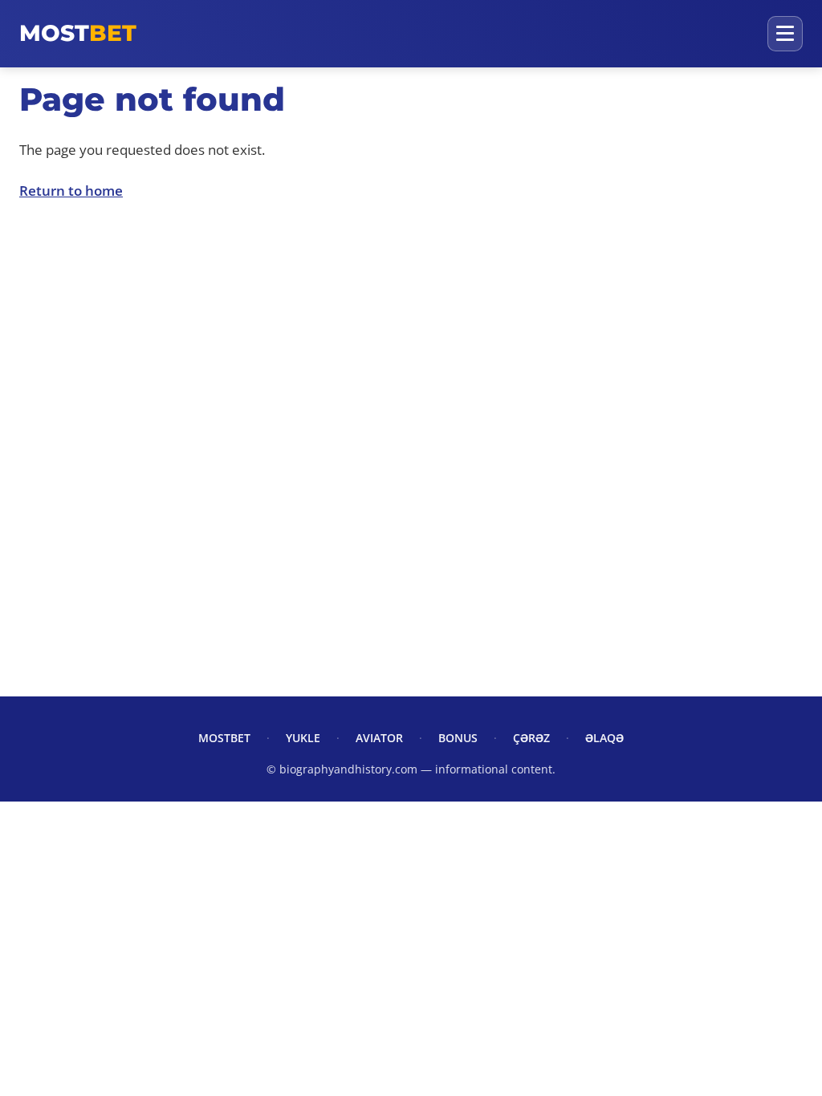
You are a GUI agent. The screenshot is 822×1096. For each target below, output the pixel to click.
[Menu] (785, 33)
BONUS (458, 737)
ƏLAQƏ (604, 737)
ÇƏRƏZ (531, 737)
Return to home (71, 190)
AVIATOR (379, 737)
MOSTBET (224, 737)
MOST (77, 33)
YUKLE (303, 737)
